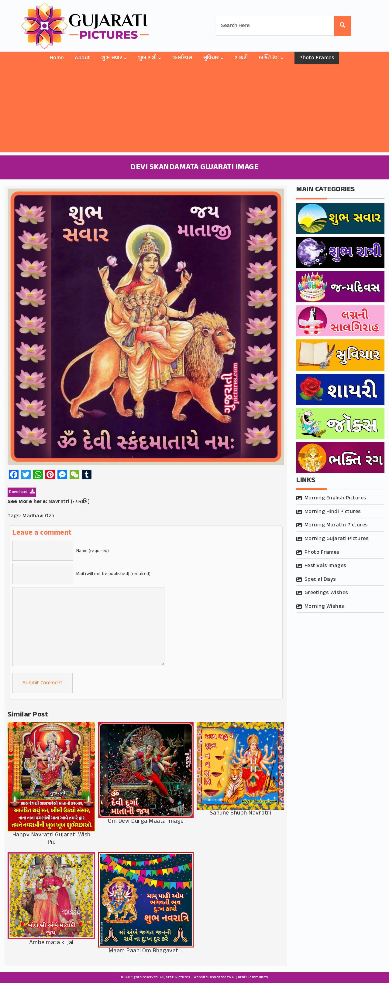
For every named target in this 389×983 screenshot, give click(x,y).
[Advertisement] (194, 109)
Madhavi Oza (38, 516)
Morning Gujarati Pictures (337, 539)
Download (19, 492)
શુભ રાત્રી (147, 58)
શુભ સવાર (111, 58)
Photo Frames (316, 58)
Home (57, 58)
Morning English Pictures (336, 498)
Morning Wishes (324, 606)
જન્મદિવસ (182, 58)
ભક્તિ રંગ (269, 58)
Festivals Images (325, 566)
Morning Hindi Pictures (333, 512)
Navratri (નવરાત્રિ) (69, 502)
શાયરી (241, 58)
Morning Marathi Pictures (336, 525)
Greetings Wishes (326, 593)
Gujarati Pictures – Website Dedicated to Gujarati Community (214, 977)
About (82, 58)
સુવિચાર (211, 58)
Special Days (320, 579)
